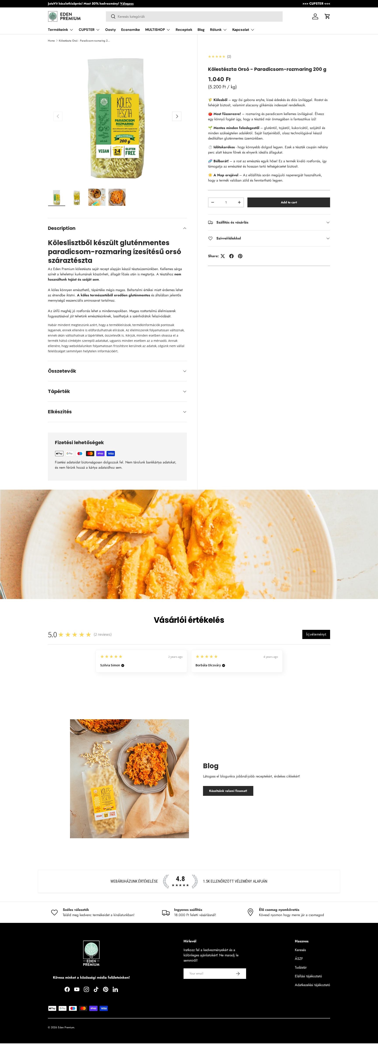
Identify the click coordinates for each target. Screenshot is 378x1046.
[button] (327, 16)
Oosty (110, 29)
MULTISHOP (155, 29)
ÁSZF (299, 958)
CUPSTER (86, 29)
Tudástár (301, 967)
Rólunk (216, 29)
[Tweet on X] (222, 256)
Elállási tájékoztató (308, 976)
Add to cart (289, 202)
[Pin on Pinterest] (240, 256)
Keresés (300, 949)
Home (51, 41)
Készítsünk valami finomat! (228, 791)
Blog (201, 29)
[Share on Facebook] (231, 256)
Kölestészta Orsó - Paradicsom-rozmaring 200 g (85, 41)
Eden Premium (66, 1027)
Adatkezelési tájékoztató (312, 984)
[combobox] (194, 16)
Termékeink (58, 29)
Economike (130, 29)
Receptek (184, 29)
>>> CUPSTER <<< (316, 3)
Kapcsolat (240, 29)
